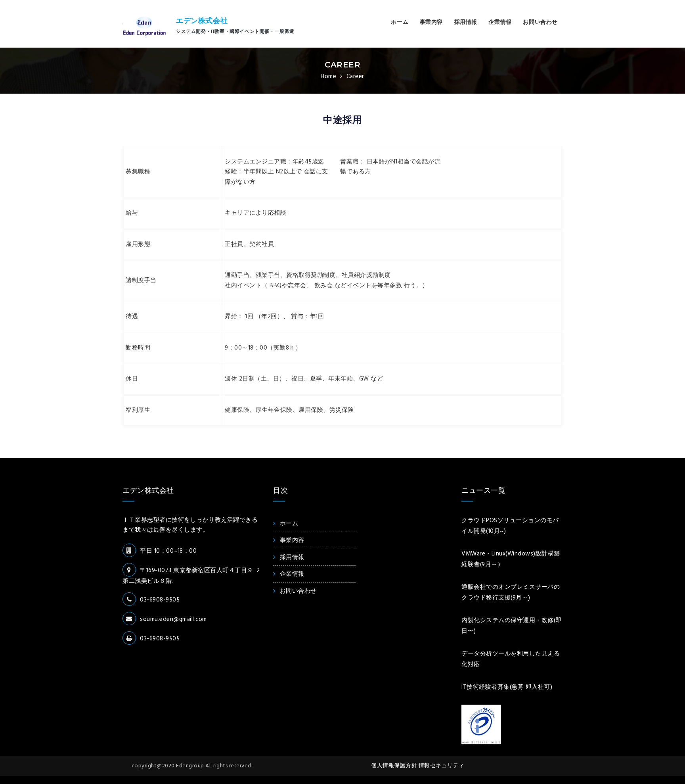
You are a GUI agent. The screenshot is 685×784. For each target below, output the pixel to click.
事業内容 (431, 22)
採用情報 (465, 22)
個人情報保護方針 (395, 766)
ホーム (399, 22)
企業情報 (499, 22)
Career (342, 64)
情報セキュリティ (442, 766)
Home (328, 76)
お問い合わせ (540, 22)
